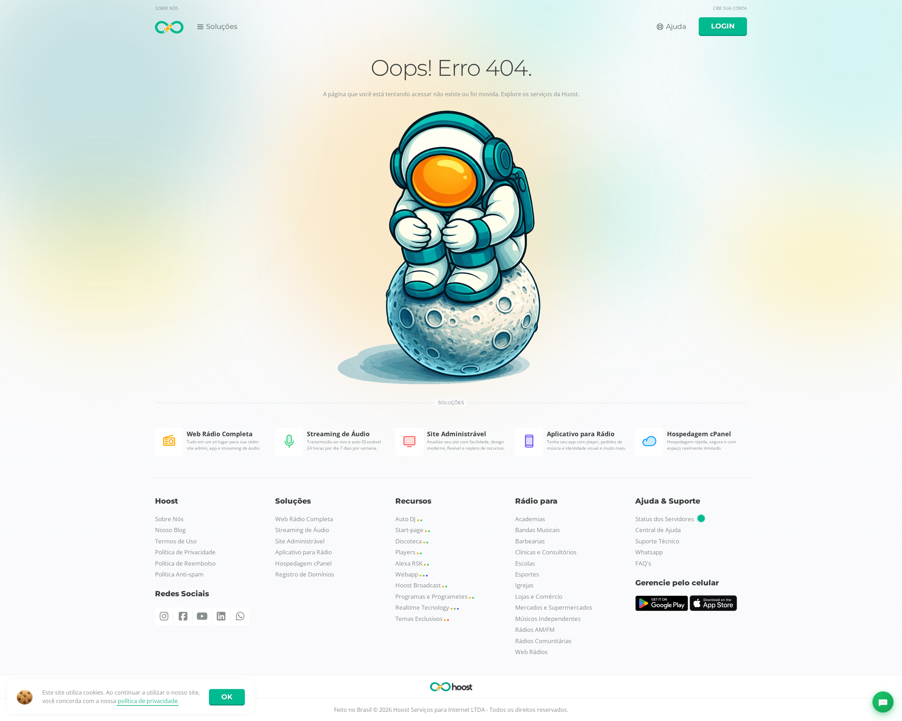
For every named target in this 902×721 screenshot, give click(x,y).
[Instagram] (164, 616)
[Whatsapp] (240, 616)
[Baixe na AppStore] (713, 609)
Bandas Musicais (537, 530)
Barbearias (530, 541)
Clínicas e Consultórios (545, 552)
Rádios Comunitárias (543, 641)
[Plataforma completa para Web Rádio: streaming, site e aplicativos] (169, 27)
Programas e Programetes (432, 596)
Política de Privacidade (185, 552)
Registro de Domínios (304, 574)
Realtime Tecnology (423, 607)
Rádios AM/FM (535, 630)
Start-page (410, 530)
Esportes (527, 574)
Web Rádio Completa (304, 519)
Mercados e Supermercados (553, 607)
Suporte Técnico (657, 541)
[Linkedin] (221, 616)
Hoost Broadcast (418, 585)
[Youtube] (202, 616)
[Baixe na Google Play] (661, 609)
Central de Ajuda (658, 530)
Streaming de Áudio (302, 530)
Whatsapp (649, 552)
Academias (530, 519)
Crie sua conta (730, 8)
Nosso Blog (170, 530)
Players (406, 552)
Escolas (525, 563)
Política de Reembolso (185, 563)
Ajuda (675, 26)
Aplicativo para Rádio (303, 552)
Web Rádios (531, 652)
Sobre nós (166, 8)
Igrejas (524, 585)
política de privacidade (148, 701)
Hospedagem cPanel (303, 563)
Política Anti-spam (179, 574)
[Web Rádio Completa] (451, 688)
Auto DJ (406, 519)
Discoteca (409, 541)
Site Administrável (300, 541)
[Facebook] (183, 616)
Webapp (407, 574)
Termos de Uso (176, 541)
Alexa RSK (409, 563)
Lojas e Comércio (538, 596)
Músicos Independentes (548, 619)
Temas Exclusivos (419, 619)
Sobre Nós (169, 519)
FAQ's (643, 563)
